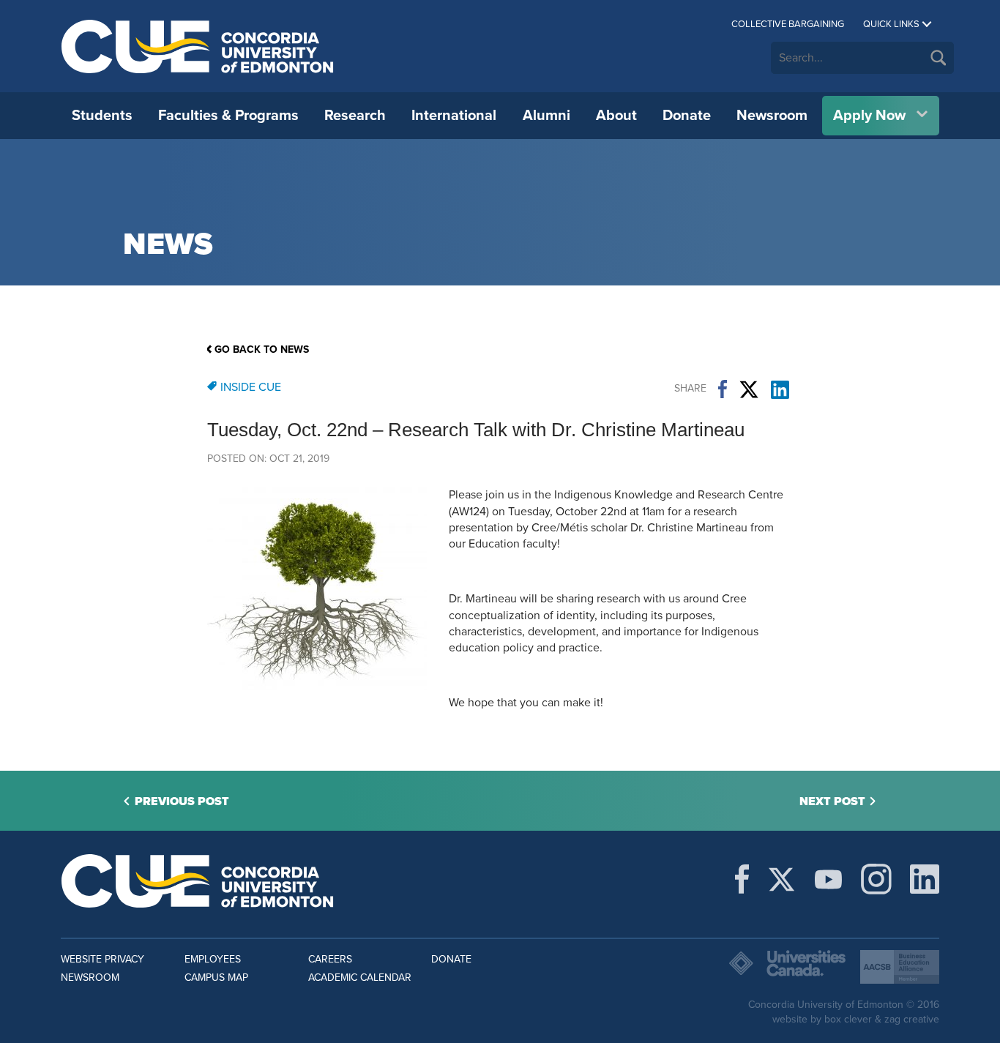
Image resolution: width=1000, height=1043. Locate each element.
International (453, 115)
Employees (212, 959)
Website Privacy (102, 959)
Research (355, 115)
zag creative (911, 1019)
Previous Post (182, 801)
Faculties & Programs (228, 115)
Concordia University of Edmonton (198, 46)
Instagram (876, 879)
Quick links (891, 24)
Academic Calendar (359, 977)
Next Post (832, 801)
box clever (848, 1019)
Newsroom (771, 115)
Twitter (749, 389)
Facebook (722, 389)
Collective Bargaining (787, 24)
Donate (687, 115)
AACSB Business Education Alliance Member (899, 967)
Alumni (546, 115)
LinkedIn (780, 389)
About (616, 115)
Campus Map (216, 977)
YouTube (828, 879)
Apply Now (869, 115)
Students (102, 115)
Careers (330, 959)
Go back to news (261, 349)
